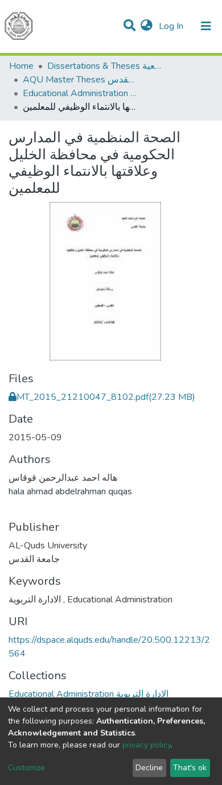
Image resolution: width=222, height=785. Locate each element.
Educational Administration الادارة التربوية (80, 93)
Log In (172, 26)
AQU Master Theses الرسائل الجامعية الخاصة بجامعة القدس (80, 79)
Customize (26, 767)
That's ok (190, 767)
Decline (149, 767)
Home (21, 66)
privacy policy (146, 744)
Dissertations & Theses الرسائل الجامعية (104, 66)
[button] (147, 26)
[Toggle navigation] (206, 26)
